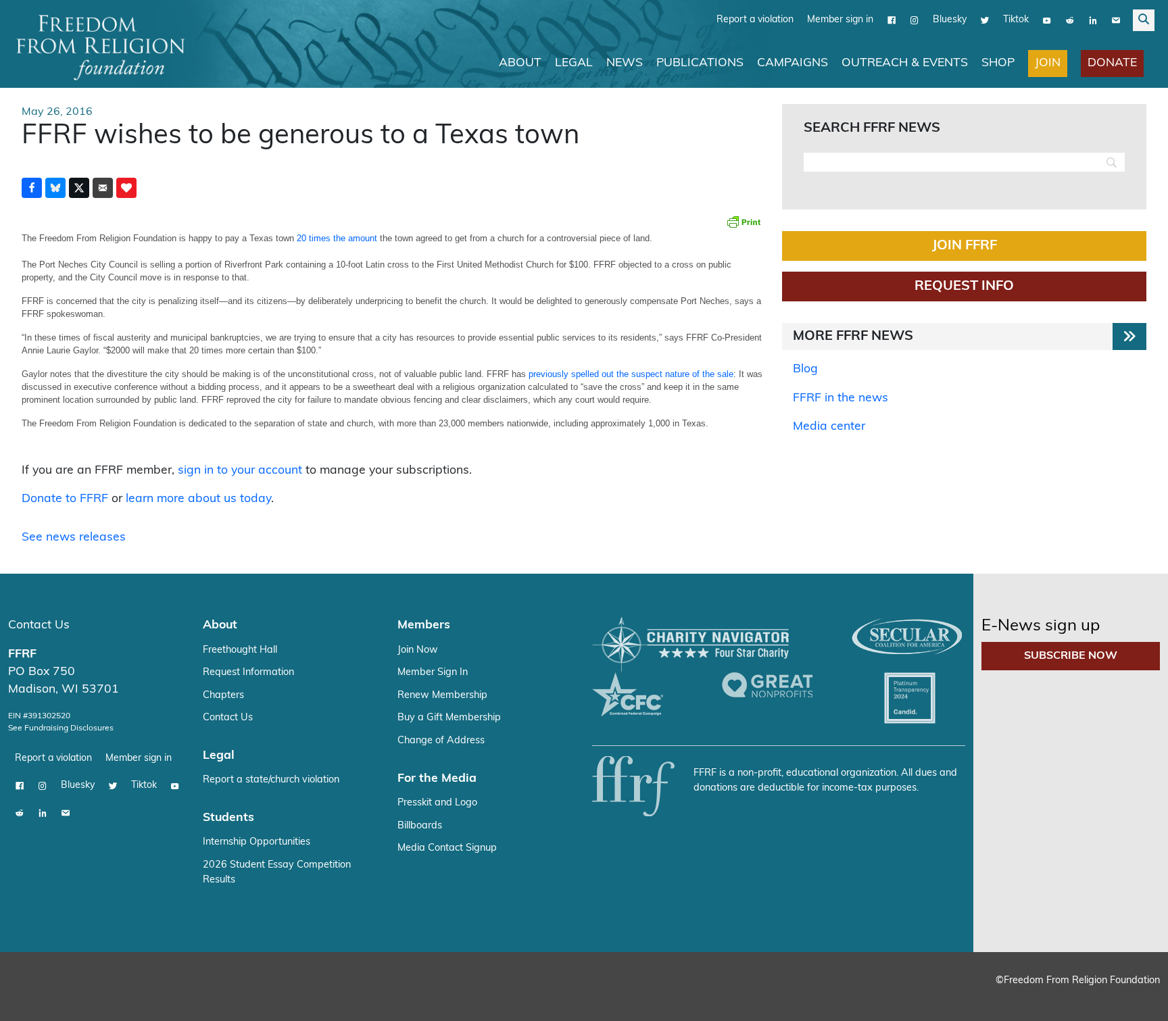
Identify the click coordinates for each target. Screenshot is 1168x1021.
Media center (829, 426)
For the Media (437, 778)
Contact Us (39, 624)
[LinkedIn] (1092, 19)
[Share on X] (79, 187)
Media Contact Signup (447, 848)
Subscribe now (1070, 655)
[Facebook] (891, 19)
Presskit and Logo (437, 802)
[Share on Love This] (126, 187)
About (520, 62)
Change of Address (441, 740)
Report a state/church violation (271, 779)
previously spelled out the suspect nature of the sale (631, 373)
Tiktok (1016, 19)
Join (1048, 62)
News (624, 62)
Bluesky (950, 19)
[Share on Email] (103, 187)
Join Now (417, 650)
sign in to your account (240, 470)
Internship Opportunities (256, 842)
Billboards (419, 825)
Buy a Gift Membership (449, 717)
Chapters (223, 695)
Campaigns (792, 62)
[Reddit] (1069, 19)
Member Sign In (432, 672)
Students (228, 817)
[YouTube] (1047, 19)
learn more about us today (198, 498)
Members (423, 624)
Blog (805, 368)
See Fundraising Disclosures (61, 728)
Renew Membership (442, 695)
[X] (984, 19)
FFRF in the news (840, 397)
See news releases (74, 537)
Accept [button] (1129, 998)
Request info (964, 286)
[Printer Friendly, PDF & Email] (743, 221)
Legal (574, 62)
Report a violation (755, 19)
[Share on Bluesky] (55, 187)
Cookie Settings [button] (1058, 998)
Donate (1112, 62)
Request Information (248, 672)
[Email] (1115, 19)
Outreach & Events (905, 62)
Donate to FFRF (65, 498)
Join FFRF (964, 245)
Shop (998, 62)
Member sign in (840, 19)
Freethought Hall (240, 650)
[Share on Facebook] (32, 187)
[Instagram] (914, 19)
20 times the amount (337, 237)
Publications (700, 62)
